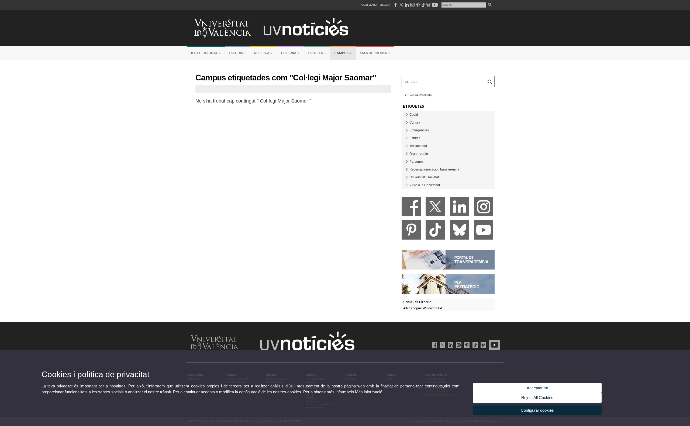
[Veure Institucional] (407, 146)
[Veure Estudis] (407, 138)
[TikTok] (435, 231)
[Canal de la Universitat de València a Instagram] (412, 5)
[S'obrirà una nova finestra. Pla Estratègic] (448, 284)
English (385, 4)
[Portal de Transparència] (448, 259)
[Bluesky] (459, 231)
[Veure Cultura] (407, 122)
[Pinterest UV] (466, 345)
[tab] (448, 114)
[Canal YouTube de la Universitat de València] (493, 345)
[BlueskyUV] (482, 345)
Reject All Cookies (537, 397)
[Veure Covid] (407, 115)
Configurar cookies (537, 410)
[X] (435, 208)
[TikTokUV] (474, 345)
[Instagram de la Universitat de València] (457, 345)
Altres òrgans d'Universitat (422, 308)
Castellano (369, 4)
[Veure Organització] (407, 154)
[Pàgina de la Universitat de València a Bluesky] (427, 5)
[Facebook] (411, 208)
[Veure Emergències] (407, 130)
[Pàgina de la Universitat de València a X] (400, 5)
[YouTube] (483, 231)
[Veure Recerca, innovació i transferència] (407, 169)
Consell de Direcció (417, 302)
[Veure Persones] (407, 161)
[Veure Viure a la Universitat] (407, 185)
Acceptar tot (537, 388)
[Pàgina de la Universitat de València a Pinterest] (417, 5)
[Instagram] (483, 208)
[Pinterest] (411, 231)
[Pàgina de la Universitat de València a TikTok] (423, 5)
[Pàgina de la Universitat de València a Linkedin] (406, 5)
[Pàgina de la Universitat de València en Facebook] (433, 345)
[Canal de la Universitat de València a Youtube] (434, 5)
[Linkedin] (459, 208)
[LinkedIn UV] (449, 345)
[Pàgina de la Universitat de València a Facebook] (395, 5)
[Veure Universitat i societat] (407, 177)
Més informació (368, 392)
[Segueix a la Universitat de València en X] (441, 345)
